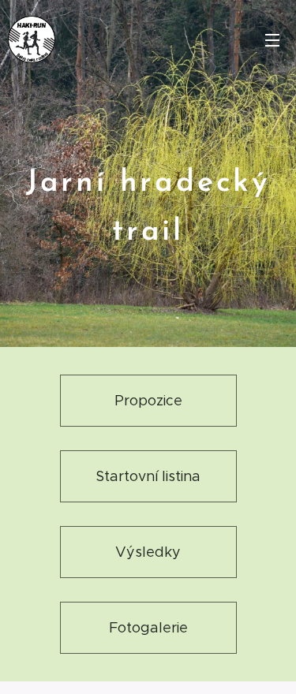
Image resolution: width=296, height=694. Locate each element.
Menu (272, 39)
